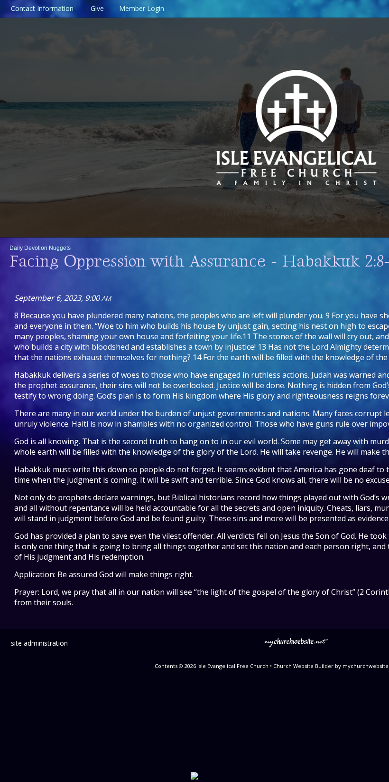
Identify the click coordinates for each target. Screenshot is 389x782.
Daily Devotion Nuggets (40, 248)
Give (95, 8)
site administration (39, 643)
